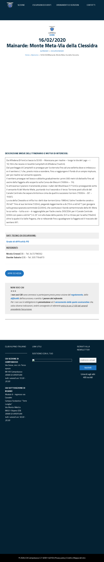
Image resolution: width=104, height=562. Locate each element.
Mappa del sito (79, 557)
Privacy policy (60, 557)
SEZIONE (21, 5)
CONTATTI (91, 5)
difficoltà (15, 298)
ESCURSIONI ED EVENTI (42, 5)
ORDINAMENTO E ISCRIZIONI (67, 5)
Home (52, 35)
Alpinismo (44, 51)
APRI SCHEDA (14, 273)
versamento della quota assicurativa (72, 302)
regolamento (77, 294)
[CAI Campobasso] (10, 5)
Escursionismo (57, 51)
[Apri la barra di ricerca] (52, 15)
